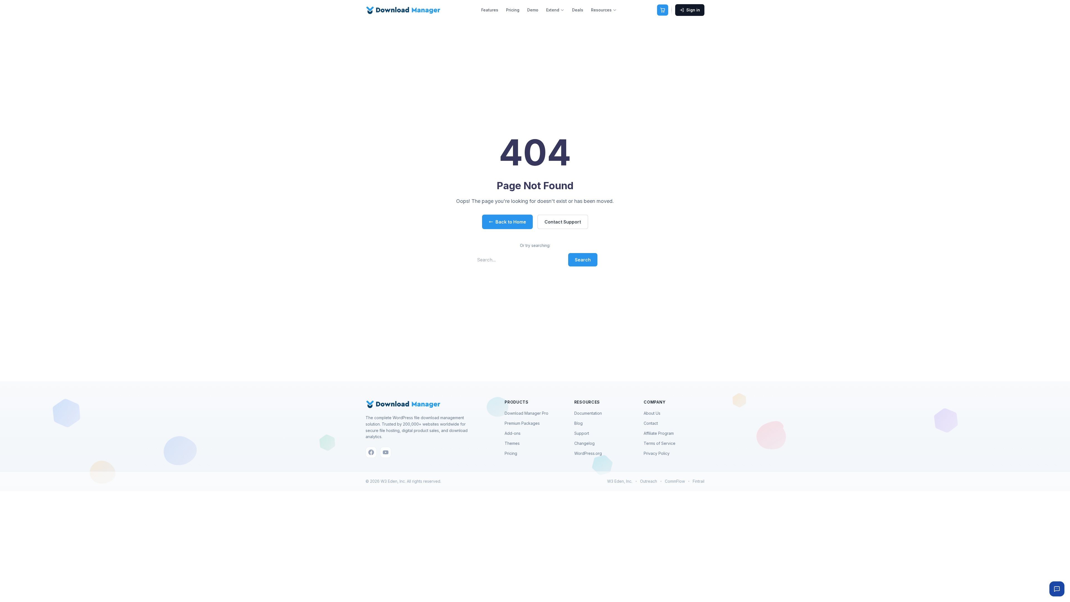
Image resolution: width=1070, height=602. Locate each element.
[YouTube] (385, 452)
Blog (578, 423)
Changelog (584, 443)
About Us (652, 413)
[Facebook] (371, 452)
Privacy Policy (657, 453)
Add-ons (513, 433)
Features (489, 10)
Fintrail (698, 481)
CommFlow (675, 481)
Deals (577, 10)
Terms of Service (659, 443)
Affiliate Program (659, 433)
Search (583, 260)
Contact (651, 423)
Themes (512, 443)
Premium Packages (522, 423)
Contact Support (562, 222)
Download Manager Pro (526, 413)
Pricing (512, 10)
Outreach (648, 481)
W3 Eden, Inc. (619, 481)
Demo (532, 10)
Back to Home (510, 222)
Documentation (588, 413)
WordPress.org (588, 453)
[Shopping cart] (662, 10)
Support (581, 433)
